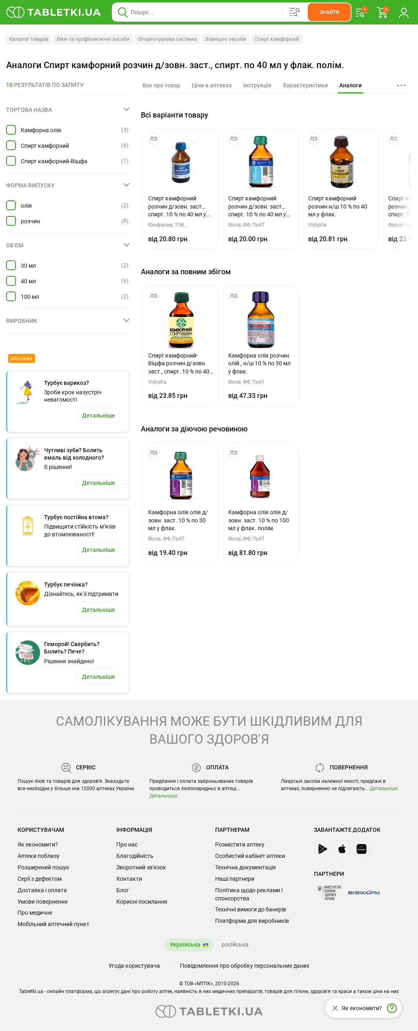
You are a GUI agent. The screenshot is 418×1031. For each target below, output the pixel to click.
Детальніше (163, 796)
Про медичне (35, 912)
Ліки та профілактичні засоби (93, 39)
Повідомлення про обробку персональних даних (244, 965)
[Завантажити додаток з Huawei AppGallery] (361, 849)
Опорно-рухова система (167, 39)
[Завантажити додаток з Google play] (322, 849)
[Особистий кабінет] (404, 12)
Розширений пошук (43, 867)
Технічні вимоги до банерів (250, 909)
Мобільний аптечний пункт (53, 924)
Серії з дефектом (40, 878)
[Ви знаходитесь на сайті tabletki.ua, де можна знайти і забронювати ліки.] (53, 12)
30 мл (28, 265)
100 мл (30, 296)
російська (235, 944)
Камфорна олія (41, 130)
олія (26, 205)
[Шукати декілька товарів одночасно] (294, 12)
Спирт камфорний (276, 39)
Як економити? (38, 844)
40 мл (28, 281)
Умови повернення (43, 901)
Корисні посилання (141, 901)
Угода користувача (134, 965)
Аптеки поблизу (39, 856)
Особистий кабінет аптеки (250, 856)
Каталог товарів (28, 39)
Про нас (127, 844)
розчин (30, 221)
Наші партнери (234, 878)
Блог (122, 890)
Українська (185, 944)
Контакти (129, 878)
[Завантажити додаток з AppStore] (342, 849)
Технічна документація (245, 867)
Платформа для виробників (252, 921)
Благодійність (134, 856)
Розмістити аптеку (240, 844)
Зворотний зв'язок (141, 867)
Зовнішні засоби (225, 39)
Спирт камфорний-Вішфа (54, 161)
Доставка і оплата (42, 890)
